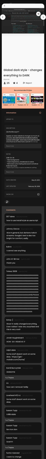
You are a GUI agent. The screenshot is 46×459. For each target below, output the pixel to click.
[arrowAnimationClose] (3, 17)
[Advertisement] (24, 49)
